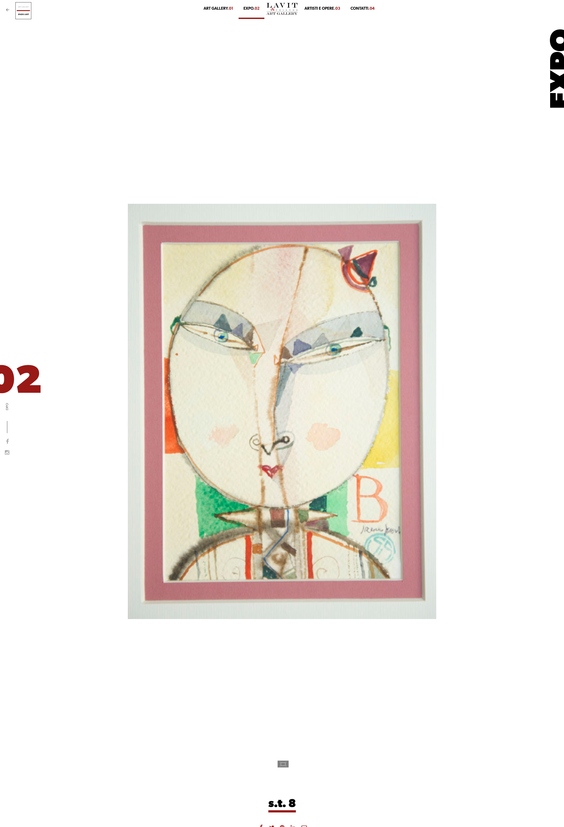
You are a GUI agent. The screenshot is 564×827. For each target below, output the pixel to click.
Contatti (363, 9)
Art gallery (23, 7)
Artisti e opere (322, 9)
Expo (251, 9)
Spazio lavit (23, 14)
